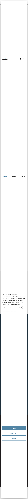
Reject (14, 438)
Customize (13, 433)
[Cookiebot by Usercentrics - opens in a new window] (19, 59)
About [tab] (23, 176)
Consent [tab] (5, 176)
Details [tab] (14, 176)
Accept (14, 428)
